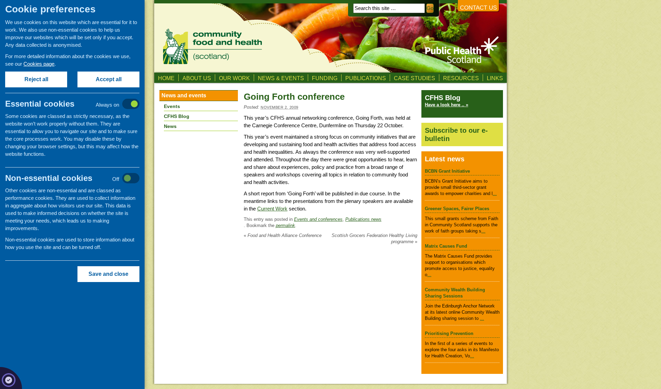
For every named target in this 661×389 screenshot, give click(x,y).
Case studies (414, 78)
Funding (324, 78)
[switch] (79, 104)
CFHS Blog (176, 116)
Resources (461, 78)
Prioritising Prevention (449, 333)
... (495, 193)
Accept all (109, 79)
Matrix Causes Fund (446, 246)
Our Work (234, 78)
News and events (183, 95)
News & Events (281, 78)
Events (172, 106)
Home (166, 78)
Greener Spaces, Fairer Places (457, 208)
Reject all (36, 79)
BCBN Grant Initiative (447, 171)
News (170, 126)
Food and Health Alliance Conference (283, 235)
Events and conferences (318, 219)
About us (196, 78)
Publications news (363, 219)
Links (495, 78)
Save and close (108, 274)
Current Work (272, 209)
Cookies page (38, 64)
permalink (285, 225)
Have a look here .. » (446, 104)
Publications (365, 78)
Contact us (478, 7)
